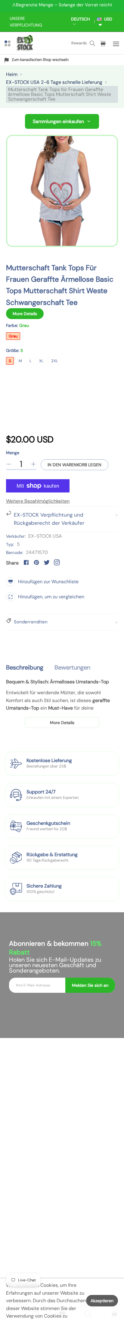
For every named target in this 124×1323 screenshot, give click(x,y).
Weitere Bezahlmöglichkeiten (38, 501)
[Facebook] (26, 562)
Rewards (79, 43)
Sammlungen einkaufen (58, 121)
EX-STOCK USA (45, 536)
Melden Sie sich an (90, 985)
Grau (13, 336)
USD (107, 19)
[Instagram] (57, 562)
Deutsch (80, 19)
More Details (25, 313)
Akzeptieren (102, 1300)
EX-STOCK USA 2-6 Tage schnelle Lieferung (54, 82)
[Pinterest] (36, 562)
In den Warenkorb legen (74, 464)
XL (41, 360)
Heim (11, 74)
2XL (54, 360)
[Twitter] (47, 562)
